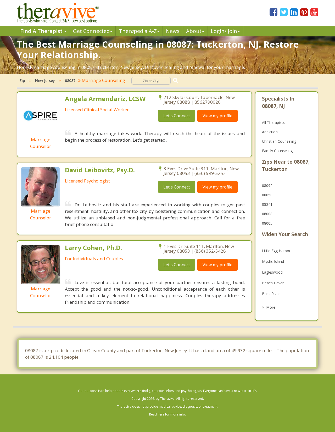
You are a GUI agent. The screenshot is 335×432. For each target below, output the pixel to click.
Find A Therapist (42, 31)
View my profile (217, 116)
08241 (267, 204)
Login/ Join (224, 31)
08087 (70, 80)
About (194, 31)
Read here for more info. (167, 414)
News (173, 31)
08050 (267, 194)
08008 (267, 213)
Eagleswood (272, 272)
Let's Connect (176, 116)
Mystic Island (273, 261)
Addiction (270, 131)
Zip (22, 80)
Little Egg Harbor (276, 250)
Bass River (271, 293)
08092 (267, 185)
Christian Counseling (279, 141)
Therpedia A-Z (138, 31)
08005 (267, 223)
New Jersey (45, 80)
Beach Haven (273, 282)
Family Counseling (277, 150)
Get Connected (91, 31)
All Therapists (273, 122)
